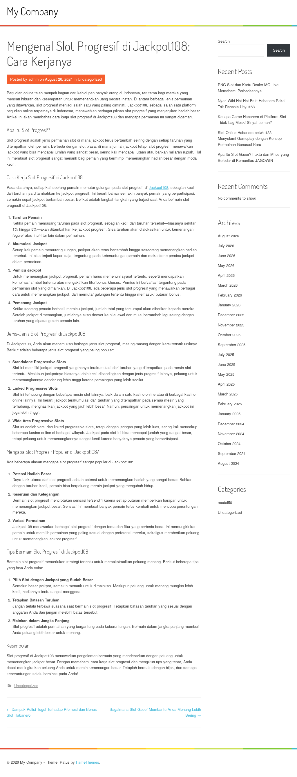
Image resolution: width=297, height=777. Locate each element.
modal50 (225, 502)
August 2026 (228, 235)
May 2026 (226, 265)
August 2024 (228, 463)
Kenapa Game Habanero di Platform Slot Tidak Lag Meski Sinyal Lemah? (252, 119)
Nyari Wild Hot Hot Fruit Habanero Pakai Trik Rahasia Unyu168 (251, 103)
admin (33, 79)
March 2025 (228, 394)
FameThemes (87, 762)
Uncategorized (90, 79)
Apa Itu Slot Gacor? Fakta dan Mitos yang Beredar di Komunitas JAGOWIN (253, 157)
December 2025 (231, 314)
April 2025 (226, 384)
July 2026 (226, 245)
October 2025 (229, 334)
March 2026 (228, 285)
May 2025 (226, 374)
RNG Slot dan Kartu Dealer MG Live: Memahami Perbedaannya (249, 87)
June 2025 (226, 364)
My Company (32, 11)
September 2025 (231, 344)
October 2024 (229, 443)
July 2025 (226, 354)
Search (224, 41)
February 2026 (230, 295)
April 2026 (226, 275)
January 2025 (229, 413)
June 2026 (226, 255)
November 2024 (231, 433)
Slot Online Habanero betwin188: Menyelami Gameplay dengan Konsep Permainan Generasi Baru (250, 138)
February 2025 (230, 403)
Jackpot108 (158, 187)
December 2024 (231, 424)
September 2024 (231, 453)
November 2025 (231, 325)
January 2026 (229, 305)
